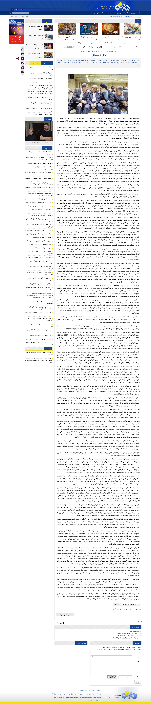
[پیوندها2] (16, 30)
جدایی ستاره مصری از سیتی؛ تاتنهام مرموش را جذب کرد (40, 98)
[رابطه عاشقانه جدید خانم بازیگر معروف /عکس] (48, 55)
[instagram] (22, 50)
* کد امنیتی (137, 677)
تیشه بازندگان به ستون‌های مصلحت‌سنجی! (128, 635)
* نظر (138, 661)
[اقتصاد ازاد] (16, 39)
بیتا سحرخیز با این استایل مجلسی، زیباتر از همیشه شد (40, 302)
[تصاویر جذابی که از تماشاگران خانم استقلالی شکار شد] (39, 135)
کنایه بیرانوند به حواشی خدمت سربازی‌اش (40, 78)
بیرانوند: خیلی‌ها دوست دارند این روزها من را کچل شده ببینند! (40, 273)
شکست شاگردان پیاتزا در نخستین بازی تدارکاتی (38, 339)
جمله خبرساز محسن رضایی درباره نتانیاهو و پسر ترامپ (39, 331)
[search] (10, 13)
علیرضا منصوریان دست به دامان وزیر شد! (40, 248)
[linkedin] (22, 55)
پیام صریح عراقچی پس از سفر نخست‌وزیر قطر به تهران (39, 173)
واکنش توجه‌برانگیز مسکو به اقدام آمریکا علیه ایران (40, 279)
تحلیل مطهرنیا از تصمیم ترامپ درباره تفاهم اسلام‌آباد (41, 211)
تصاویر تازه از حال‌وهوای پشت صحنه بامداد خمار (38, 199)
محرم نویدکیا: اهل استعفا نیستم (43, 114)
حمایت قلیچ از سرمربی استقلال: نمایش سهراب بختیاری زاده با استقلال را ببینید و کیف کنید (39, 183)
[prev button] (31, 119)
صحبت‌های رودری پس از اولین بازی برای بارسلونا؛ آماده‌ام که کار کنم (41, 308)
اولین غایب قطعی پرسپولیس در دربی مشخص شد (38, 82)
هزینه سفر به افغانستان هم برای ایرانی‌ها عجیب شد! (39, 325)
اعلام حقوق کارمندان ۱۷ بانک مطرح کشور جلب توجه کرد (40, 268)
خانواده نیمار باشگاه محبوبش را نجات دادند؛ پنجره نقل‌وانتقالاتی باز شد (40, 194)
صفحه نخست (132, 43)
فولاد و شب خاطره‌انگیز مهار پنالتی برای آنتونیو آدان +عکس (40, 319)
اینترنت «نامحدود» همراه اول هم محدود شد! (39, 206)
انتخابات (114, 609)
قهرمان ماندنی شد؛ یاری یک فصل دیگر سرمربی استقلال (39, 288)
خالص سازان (120, 609)
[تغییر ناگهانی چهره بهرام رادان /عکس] (48, 37)
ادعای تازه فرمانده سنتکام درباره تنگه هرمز (40, 244)
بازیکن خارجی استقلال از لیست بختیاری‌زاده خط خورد (39, 68)
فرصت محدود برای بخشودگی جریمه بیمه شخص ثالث (39, 188)
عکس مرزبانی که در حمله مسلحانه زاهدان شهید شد (39, 344)
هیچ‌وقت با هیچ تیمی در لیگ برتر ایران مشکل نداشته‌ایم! (40, 253)
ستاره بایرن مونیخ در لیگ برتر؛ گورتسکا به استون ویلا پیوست (39, 220)
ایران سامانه (91, 700)
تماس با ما (104, 13)
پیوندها (117, 13)
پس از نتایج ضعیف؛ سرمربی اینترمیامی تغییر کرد (38, 230)
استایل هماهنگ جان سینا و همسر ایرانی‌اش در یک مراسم (39, 153)
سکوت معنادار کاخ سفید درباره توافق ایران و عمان (38, 178)
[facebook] (22, 73)
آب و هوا (64, 694)
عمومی (126, 43)
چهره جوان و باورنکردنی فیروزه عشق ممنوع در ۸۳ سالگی (39, 314)
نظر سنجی (96, 13)
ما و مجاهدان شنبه (134, 631)
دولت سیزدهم (127, 609)
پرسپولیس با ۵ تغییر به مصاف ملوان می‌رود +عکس (41, 74)
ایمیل (138, 657)
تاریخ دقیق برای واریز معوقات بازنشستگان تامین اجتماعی (39, 353)
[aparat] (22, 63)
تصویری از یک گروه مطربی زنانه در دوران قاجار (39, 241)
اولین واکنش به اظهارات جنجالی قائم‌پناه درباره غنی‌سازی (39, 226)
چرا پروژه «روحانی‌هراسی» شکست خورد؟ (128, 633)
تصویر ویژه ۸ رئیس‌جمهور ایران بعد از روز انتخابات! (126, 638)
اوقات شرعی (58, 694)
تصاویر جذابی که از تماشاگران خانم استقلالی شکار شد (39, 144)
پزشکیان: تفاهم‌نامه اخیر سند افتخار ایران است (39, 284)
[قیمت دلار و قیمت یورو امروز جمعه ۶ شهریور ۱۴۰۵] (131, 29)
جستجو (84, 694)
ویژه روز (35, 63)
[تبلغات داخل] (16, 22)
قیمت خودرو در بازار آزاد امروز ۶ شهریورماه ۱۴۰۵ (89, 38)
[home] (138, 13)
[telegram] (22, 58)
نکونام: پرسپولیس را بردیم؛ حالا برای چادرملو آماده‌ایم (41, 104)
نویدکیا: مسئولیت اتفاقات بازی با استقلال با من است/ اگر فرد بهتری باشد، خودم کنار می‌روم (40, 92)
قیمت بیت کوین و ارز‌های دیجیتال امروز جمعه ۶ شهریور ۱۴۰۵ (67, 38)
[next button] (27, 119)
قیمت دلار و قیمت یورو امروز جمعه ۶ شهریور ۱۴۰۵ (131, 38)
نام (139, 652)
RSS (53, 694)
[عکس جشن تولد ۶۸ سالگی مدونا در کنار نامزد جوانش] (48, 46)
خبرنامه (69, 694)
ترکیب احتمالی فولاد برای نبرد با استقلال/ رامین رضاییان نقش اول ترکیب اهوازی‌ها (40, 87)
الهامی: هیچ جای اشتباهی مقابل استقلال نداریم (38, 335)
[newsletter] (65, 614)
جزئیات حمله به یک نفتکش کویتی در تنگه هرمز (38, 234)
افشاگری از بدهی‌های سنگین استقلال (41, 215)
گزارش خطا (59, 623)
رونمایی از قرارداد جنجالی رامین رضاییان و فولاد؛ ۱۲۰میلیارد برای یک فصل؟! (39, 158)
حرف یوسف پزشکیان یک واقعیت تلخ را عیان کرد (38, 257)
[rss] (91, 13)
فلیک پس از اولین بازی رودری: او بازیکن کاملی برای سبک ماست (39, 262)
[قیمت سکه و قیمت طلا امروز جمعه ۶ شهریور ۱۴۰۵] (109, 29)
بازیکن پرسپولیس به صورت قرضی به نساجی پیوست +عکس (40, 168)
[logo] (121, 694)
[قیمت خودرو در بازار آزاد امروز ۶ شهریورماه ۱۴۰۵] (87, 29)
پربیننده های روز (47, 63)
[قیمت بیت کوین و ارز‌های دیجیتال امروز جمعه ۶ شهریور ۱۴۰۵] (65, 29)
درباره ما (110, 13)
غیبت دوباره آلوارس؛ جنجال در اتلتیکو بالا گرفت (38, 202)
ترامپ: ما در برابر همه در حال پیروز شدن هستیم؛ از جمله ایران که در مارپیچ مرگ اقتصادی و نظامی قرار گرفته (39, 360)
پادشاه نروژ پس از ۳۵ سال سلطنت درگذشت (39, 163)
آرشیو (88, 694)
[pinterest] (22, 68)
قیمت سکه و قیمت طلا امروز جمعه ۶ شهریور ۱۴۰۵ (109, 38)
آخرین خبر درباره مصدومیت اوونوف (41, 237)
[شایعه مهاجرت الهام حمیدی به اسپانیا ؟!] (48, 28)
